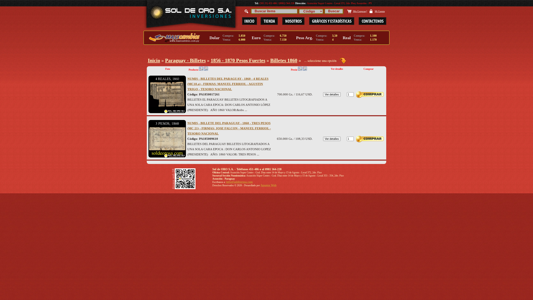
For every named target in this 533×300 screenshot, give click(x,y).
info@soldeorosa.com (239, 182)
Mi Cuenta (380, 11)
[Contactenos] (370, 21)
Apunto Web (268, 185)
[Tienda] (269, 21)
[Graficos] (332, 21)
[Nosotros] (293, 21)
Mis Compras (359, 11)
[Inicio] (249, 21)
